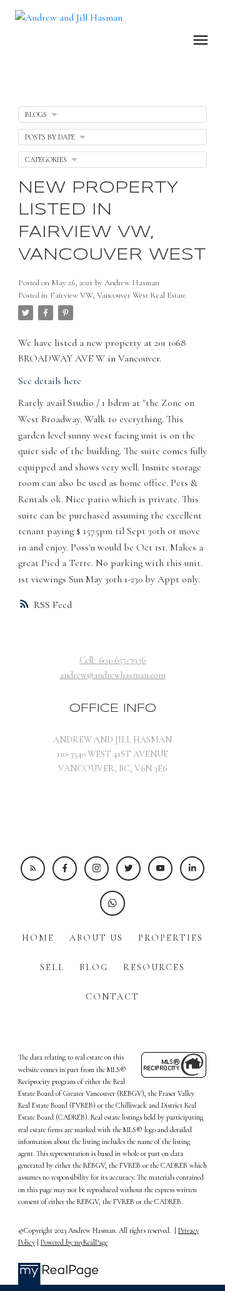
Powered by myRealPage (74, 1242)
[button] (33, 868)
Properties (170, 938)
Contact (112, 996)
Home (38, 938)
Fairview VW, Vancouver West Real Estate (118, 295)
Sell (52, 967)
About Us (96, 938)
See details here (49, 381)
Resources (154, 967)
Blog (93, 967)
